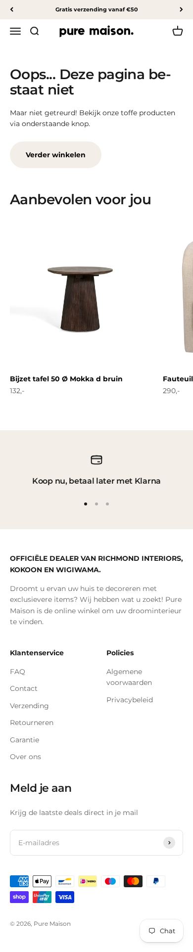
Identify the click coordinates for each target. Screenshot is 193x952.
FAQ (17, 671)
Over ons (25, 756)
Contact (24, 688)
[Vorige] (11, 9)
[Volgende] (181, 9)
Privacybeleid (129, 699)
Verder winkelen (56, 154)
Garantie (24, 739)
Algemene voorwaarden (129, 677)
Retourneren (31, 722)
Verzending (29, 705)
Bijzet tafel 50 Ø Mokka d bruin (66, 378)
